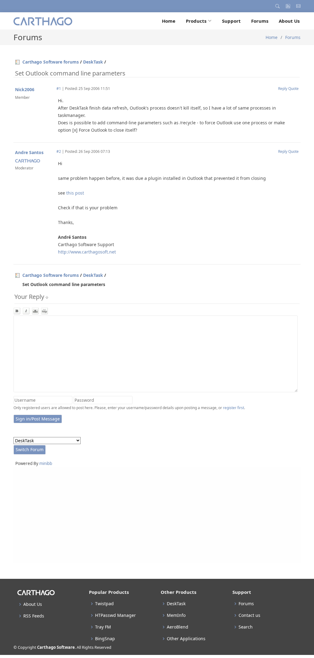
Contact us (249, 615)
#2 (58, 151)
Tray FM (103, 627)
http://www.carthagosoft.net (87, 252)
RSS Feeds (33, 616)
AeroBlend (177, 627)
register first (233, 407)
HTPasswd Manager (115, 615)
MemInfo (176, 615)
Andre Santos (29, 152)
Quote (293, 88)
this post (75, 193)
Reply (282, 88)
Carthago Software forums (50, 62)
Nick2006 (24, 89)
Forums (259, 21)
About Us (289, 21)
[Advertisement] (157, 515)
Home (168, 21)
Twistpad (104, 604)
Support (231, 21)
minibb (45, 463)
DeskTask (93, 62)
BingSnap (105, 639)
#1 (58, 88)
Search (246, 627)
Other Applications (186, 639)
